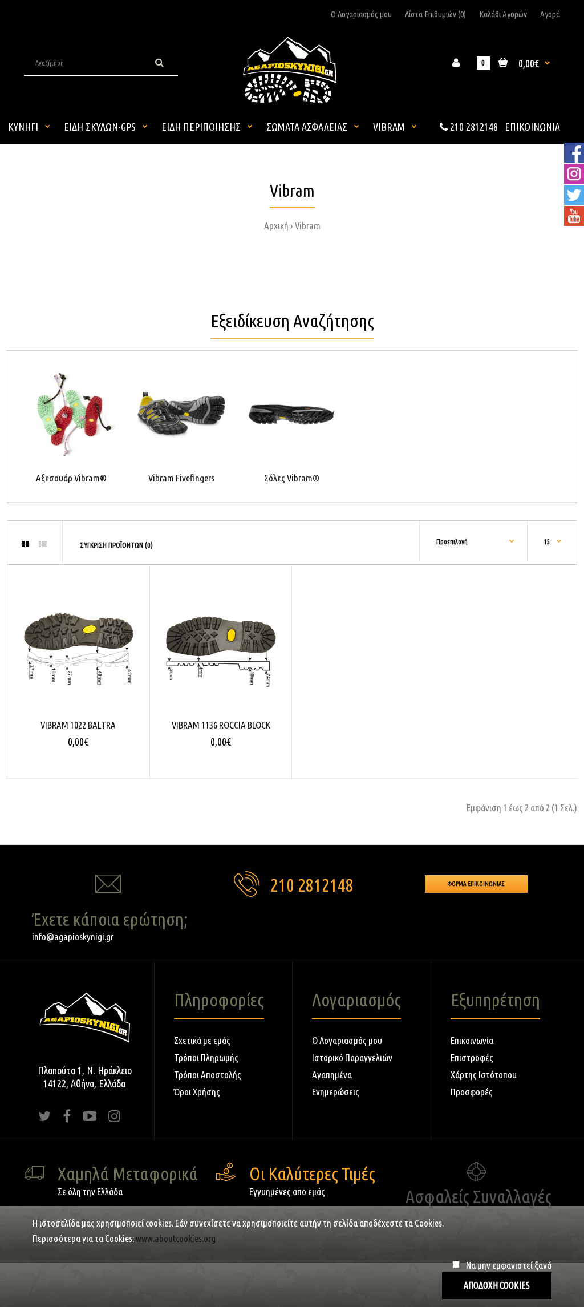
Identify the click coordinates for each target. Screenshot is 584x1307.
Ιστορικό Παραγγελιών (352, 1057)
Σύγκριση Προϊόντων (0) (116, 545)
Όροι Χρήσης (197, 1091)
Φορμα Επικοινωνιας (476, 883)
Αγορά (550, 14)
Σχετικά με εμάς (202, 1040)
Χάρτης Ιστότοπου (484, 1074)
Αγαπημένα (332, 1074)
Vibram (308, 225)
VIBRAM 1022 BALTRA (78, 724)
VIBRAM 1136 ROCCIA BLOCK (221, 724)
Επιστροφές (472, 1057)
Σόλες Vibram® (291, 477)
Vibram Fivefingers (181, 477)
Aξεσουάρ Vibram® (71, 477)
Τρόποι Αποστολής (207, 1074)
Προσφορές (472, 1091)
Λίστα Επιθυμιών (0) (435, 14)
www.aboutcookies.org (176, 1238)
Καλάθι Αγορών (503, 14)
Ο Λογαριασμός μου (361, 14)
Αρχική (276, 225)
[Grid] (25, 544)
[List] (43, 544)
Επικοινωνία (472, 1040)
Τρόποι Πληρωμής (206, 1057)
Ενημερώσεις (335, 1091)
